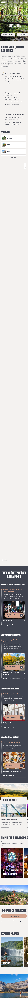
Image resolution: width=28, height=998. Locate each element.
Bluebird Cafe (8, 621)
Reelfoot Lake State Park (11, 679)
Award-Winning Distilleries (12, 771)
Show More (13, 158)
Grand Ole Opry (8, 727)
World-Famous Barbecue (11, 742)
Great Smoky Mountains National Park (11, 641)
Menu (22, 2)
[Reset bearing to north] (25, 168)
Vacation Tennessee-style (15, 921)
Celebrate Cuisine (9, 775)
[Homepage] (3, 3)
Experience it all (8, 34)
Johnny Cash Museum (10, 625)
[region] (14, 361)
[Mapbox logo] (4, 560)
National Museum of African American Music (12, 591)
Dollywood (7, 723)
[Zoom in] (25, 164)
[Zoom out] (25, 166)
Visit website (13, 916)
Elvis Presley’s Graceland (11, 694)
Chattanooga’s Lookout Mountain (11, 674)
